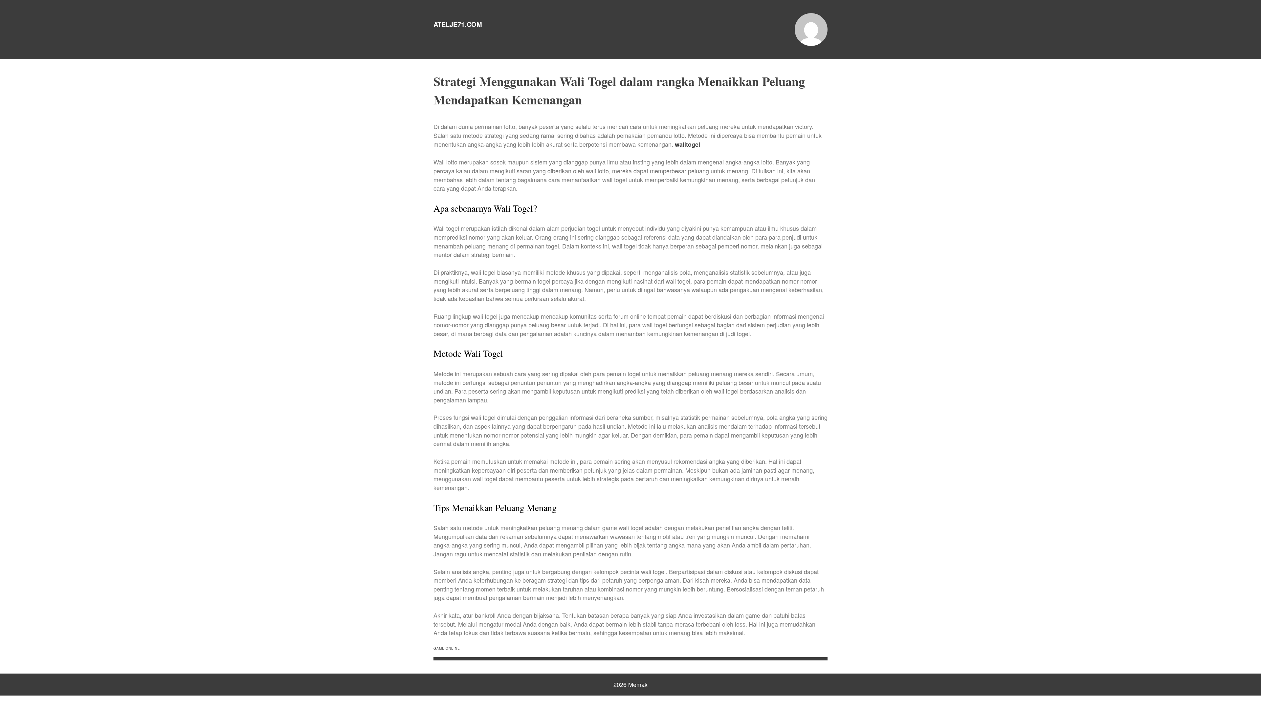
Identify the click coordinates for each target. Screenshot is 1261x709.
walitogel (687, 144)
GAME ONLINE (446, 648)
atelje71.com (457, 24)
